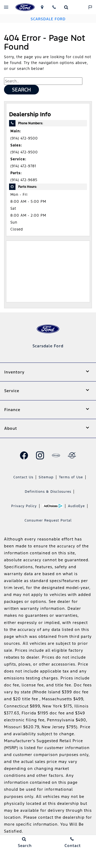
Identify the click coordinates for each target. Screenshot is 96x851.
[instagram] (40, 455)
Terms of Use (71, 477)
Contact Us (23, 477)
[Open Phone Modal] (54, 7)
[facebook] (24, 455)
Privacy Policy (24, 506)
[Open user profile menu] (78, 7)
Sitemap (46, 477)
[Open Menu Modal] (6, 7)
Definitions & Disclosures (48, 492)
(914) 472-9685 (23, 180)
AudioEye (76, 506)
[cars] (56, 455)
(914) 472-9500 (24, 138)
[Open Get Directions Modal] (42, 7)
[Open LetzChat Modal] (90, 7)
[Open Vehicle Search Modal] (66, 7)
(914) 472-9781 (23, 166)
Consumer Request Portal (48, 520)
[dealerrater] (72, 455)
